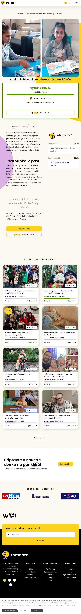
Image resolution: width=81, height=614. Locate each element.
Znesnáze (69, 564)
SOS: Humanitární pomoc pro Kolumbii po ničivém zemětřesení (20, 292)
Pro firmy (30, 575)
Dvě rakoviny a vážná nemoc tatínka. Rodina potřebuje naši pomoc (58, 375)
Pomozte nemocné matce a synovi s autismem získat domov (57, 417)
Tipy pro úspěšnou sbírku (50, 573)
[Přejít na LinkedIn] (10, 584)
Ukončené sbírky (30, 572)
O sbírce (15, 127)
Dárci (25, 127)
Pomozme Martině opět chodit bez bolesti (18, 375)
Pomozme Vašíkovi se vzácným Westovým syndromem (17, 417)
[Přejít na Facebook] (4, 580)
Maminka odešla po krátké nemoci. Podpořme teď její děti (18, 334)
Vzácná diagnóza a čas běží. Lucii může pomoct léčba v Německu (59, 292)
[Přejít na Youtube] (14, 580)
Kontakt (70, 569)
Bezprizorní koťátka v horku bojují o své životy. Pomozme (59, 334)
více (40, 605)
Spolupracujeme (70, 577)
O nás (70, 572)
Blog (50, 580)
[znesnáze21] (8, 3)
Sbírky (30, 569)
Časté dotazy (50, 569)
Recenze (50, 577)
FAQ (33, 127)
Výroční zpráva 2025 (70, 575)
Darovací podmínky (30, 577)
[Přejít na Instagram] (9, 580)
